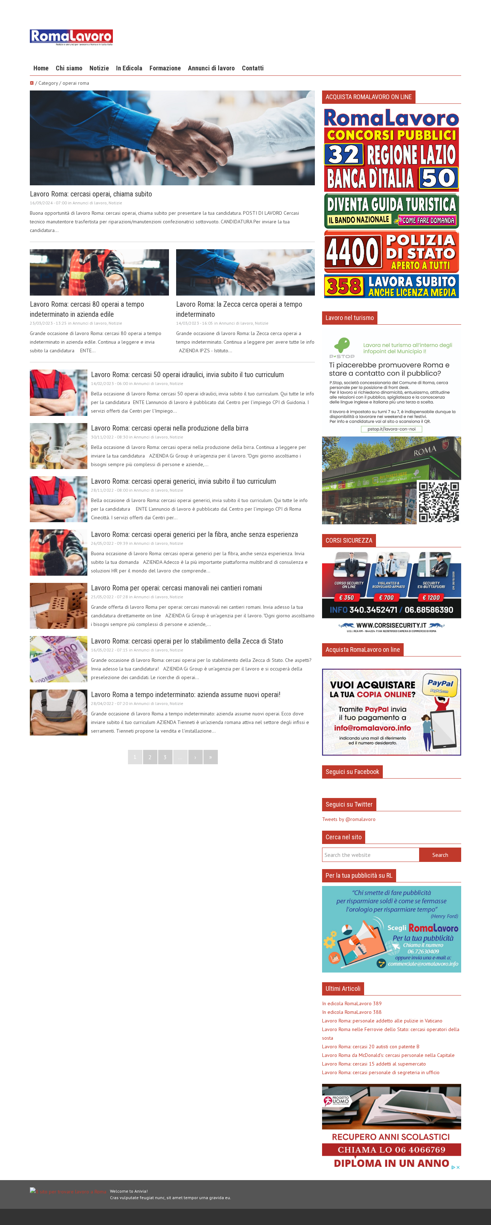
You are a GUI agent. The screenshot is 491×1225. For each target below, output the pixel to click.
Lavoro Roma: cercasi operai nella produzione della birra (169, 428)
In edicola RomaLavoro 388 (352, 1012)
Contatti (253, 68)
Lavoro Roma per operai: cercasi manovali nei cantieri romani (176, 588)
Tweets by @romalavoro (349, 819)
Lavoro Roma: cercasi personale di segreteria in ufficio (381, 1072)
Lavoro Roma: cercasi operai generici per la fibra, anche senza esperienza (194, 534)
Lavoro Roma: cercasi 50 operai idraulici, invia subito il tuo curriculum (187, 374)
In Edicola (129, 68)
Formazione (165, 68)
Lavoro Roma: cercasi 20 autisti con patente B (370, 1046)
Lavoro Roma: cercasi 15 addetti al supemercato (374, 1064)
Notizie (99, 68)
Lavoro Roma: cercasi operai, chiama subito (91, 194)
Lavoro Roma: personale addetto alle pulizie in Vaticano (382, 1020)
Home (41, 68)
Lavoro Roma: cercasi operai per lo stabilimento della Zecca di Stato (187, 641)
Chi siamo (69, 68)
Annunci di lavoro (211, 68)
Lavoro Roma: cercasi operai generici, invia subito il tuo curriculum (183, 481)
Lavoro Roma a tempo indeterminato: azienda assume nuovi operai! (185, 694)
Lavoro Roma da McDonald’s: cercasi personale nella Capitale (388, 1055)
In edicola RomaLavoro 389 (352, 1003)
